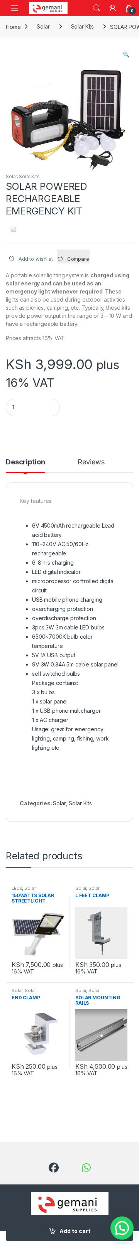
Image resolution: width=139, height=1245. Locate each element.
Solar (43, 26)
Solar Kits (82, 26)
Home (13, 26)
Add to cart (74, 1231)
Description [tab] (25, 462)
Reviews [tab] (91, 462)
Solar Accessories (88, 891)
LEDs (17, 888)
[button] (126, 54)
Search (96, 8)
